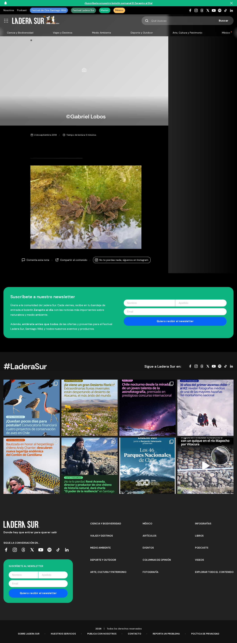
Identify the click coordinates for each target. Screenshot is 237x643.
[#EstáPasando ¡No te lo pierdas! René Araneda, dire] (89, 466)
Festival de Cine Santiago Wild (49, 10)
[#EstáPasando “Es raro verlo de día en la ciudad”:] (205, 466)
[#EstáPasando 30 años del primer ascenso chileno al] (205, 408)
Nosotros (8, 10)
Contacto (134, 633)
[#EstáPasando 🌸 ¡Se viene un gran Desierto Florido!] (89, 408)
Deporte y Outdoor (142, 32)
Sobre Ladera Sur (28, 633)
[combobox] (188, 20)
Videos (199, 559)
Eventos (148, 547)
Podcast (22, 10)
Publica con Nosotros (101, 633)
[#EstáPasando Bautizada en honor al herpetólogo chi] (31, 466)
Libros (199, 535)
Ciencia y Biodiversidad (20, 32)
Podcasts (201, 547)
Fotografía (150, 572)
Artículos (149, 535)
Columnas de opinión (157, 559)
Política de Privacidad (205, 633)
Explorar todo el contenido (214, 572)
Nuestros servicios (63, 633)
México (119, 10)
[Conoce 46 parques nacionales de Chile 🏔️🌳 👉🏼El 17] (147, 466)
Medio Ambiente (101, 32)
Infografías (203, 523)
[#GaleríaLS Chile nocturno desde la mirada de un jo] (147, 408)
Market (105, 10)
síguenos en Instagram (123, 260)
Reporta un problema (166, 633)
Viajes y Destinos (62, 32)
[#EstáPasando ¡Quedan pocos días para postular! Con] (31, 408)
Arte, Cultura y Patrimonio (187, 32)
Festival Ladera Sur (83, 10)
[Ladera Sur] (35, 20)
